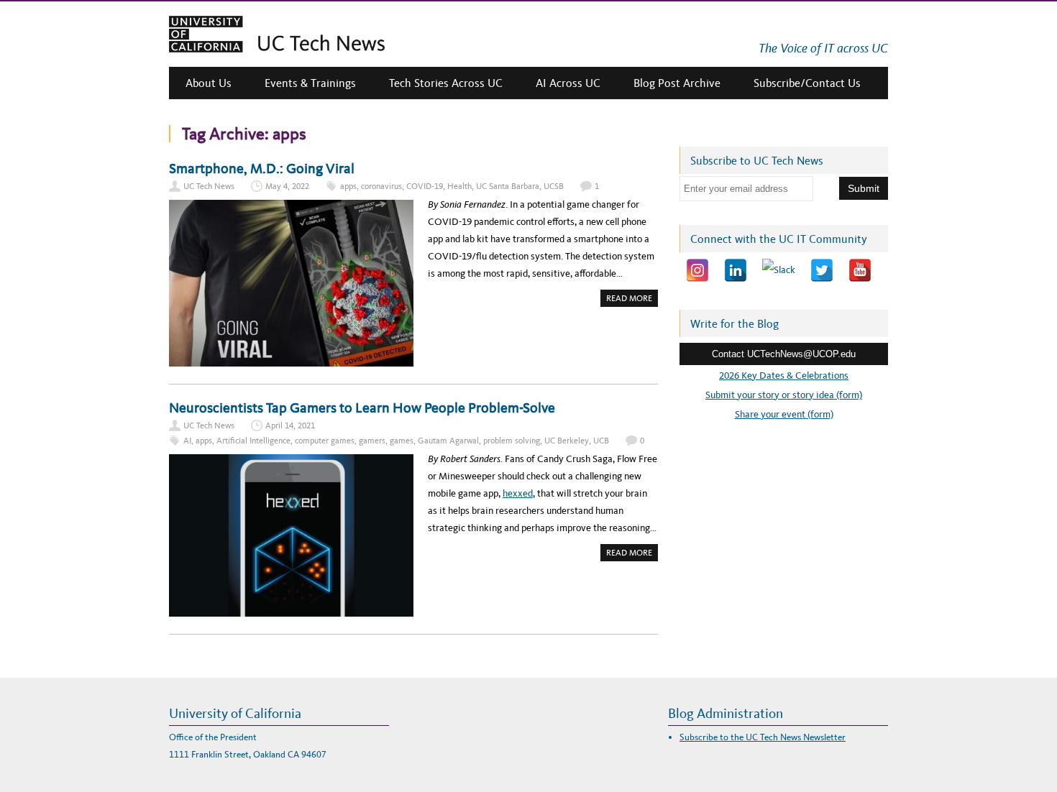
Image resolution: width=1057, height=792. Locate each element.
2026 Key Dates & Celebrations (783, 375)
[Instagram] (697, 270)
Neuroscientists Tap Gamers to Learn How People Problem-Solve (362, 407)
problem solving (511, 441)
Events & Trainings (310, 83)
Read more (632, 300)
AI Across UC (568, 83)
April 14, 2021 (290, 425)
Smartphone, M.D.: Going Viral (261, 168)
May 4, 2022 (287, 186)
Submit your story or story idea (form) (783, 395)
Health (459, 186)
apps (348, 186)
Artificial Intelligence (253, 441)
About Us (209, 83)
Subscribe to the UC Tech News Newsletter (763, 737)
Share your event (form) (784, 414)
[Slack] (779, 270)
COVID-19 (424, 186)
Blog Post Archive (676, 83)
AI (187, 441)
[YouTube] (860, 270)
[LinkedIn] (736, 270)
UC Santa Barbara (507, 186)
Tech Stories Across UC (446, 83)
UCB (601, 441)
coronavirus (381, 186)
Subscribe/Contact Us (807, 83)
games (401, 441)
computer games (324, 441)
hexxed (518, 493)
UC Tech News (208, 186)
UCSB (554, 186)
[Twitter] (822, 270)
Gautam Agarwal (448, 441)
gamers (372, 441)
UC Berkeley (566, 441)
